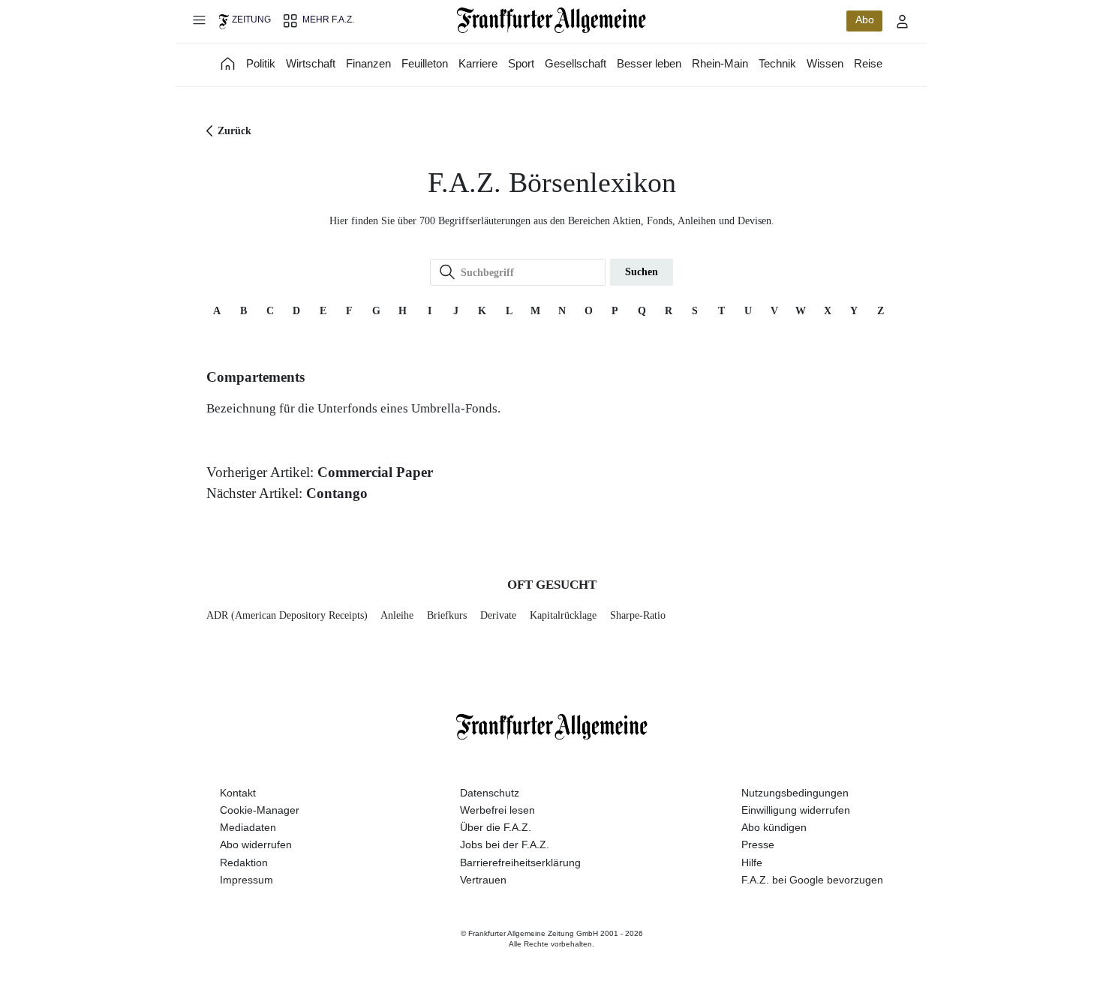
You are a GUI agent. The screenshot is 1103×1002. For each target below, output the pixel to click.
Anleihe (396, 615)
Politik (260, 63)
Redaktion (244, 862)
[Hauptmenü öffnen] (198, 19)
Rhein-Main (720, 63)
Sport (521, 63)
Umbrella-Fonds (454, 408)
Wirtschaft (310, 63)
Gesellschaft (575, 63)
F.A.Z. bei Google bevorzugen (812, 880)
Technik (777, 63)
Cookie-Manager (259, 810)
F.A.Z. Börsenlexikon (552, 182)
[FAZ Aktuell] (228, 63)
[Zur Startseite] (552, 20)
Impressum (246, 880)
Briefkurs (447, 615)
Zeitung (251, 19)
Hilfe (751, 862)
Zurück (234, 130)
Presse (757, 844)
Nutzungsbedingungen (795, 793)
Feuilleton (424, 63)
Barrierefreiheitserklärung (520, 862)
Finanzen (368, 63)
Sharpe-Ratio (638, 615)
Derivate (498, 615)
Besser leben (649, 63)
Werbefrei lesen (497, 810)
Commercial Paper (375, 472)
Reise (868, 63)
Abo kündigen (774, 827)
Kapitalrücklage (563, 615)
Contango (337, 493)
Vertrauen (483, 880)
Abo (864, 20)
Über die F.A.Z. (495, 827)
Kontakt (238, 793)
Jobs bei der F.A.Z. (504, 844)
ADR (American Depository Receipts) (287, 615)
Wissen (825, 63)
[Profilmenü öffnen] (903, 21)
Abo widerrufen (256, 844)
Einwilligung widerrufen (795, 810)
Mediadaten (248, 827)
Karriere (477, 63)
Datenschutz (489, 793)
